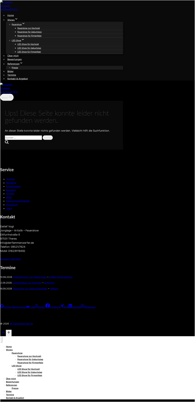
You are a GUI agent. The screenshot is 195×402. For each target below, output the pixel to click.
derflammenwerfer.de (21, 323)
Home (10, 15)
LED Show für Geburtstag (29, 48)
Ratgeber (11, 190)
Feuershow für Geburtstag (29, 32)
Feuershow (17, 353)
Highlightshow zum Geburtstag (30, 277)
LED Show (17, 366)
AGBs (9, 197)
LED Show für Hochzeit (28, 44)
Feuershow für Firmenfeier (29, 35)
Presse (15, 67)
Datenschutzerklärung (18, 200)
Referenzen (11, 385)
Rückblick (11, 182)
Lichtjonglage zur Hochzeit (27, 282)
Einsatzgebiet (13, 186)
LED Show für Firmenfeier (29, 51)
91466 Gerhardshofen (61, 277)
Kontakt (10, 193)
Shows (9, 350)
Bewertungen (14, 59)
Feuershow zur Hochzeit (28, 28)
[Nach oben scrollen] (3, 333)
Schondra (49, 282)
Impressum (12, 204)
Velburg (54, 288)
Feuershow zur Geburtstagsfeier (30, 288)
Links (9, 208)
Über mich (13, 55)
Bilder (10, 71)
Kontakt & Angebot (17, 78)
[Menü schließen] (1, 339)
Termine (11, 75)
